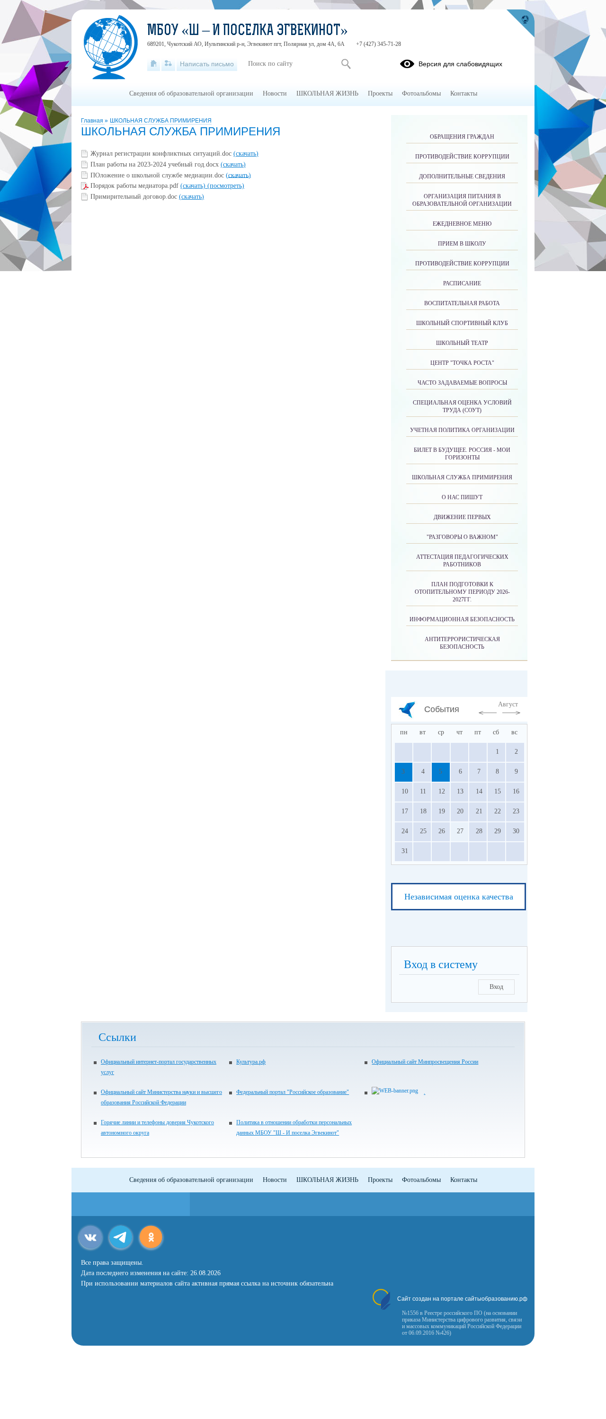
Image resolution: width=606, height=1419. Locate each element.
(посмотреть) (225, 185)
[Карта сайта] (168, 64)
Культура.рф (251, 1061)
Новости (275, 93)
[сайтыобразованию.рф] (520, 23)
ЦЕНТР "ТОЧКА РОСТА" (462, 363)
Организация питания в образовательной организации (462, 200)
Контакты (463, 93)
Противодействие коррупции (462, 156)
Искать (346, 64)
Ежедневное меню (462, 223)
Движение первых (462, 517)
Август (508, 704)
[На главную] (153, 64)
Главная (93, 120)
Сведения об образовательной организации (191, 93)
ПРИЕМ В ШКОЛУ (462, 243)
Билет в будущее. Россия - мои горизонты (462, 454)
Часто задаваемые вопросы (462, 382)
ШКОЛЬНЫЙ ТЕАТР (462, 343)
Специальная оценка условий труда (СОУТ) (462, 406)
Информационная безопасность (462, 619)
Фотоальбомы (421, 93)
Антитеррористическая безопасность (462, 643)
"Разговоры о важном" (462, 537)
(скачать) (245, 153)
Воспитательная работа (462, 303)
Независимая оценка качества (458, 896)
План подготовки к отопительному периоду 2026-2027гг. (462, 592)
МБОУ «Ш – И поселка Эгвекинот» (247, 31)
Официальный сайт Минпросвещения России (425, 1061)
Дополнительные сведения (462, 176)
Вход (496, 986)
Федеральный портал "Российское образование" (292, 1092)
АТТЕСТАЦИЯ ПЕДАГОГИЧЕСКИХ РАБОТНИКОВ (462, 561)
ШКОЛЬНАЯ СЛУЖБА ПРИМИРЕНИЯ (161, 120)
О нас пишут (462, 497)
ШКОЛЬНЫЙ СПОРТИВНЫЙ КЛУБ (462, 323)
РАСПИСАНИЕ (462, 283)
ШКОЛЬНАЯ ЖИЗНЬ (327, 93)
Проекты (380, 93)
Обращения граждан (462, 136)
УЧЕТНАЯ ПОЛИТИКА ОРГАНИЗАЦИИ (462, 430)
